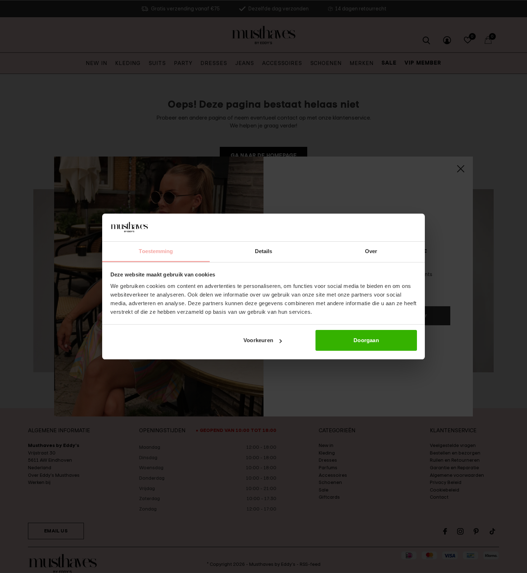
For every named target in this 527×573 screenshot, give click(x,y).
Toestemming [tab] (156, 251)
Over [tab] (371, 251)
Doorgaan (366, 340)
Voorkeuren (258, 340)
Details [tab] (263, 251)
